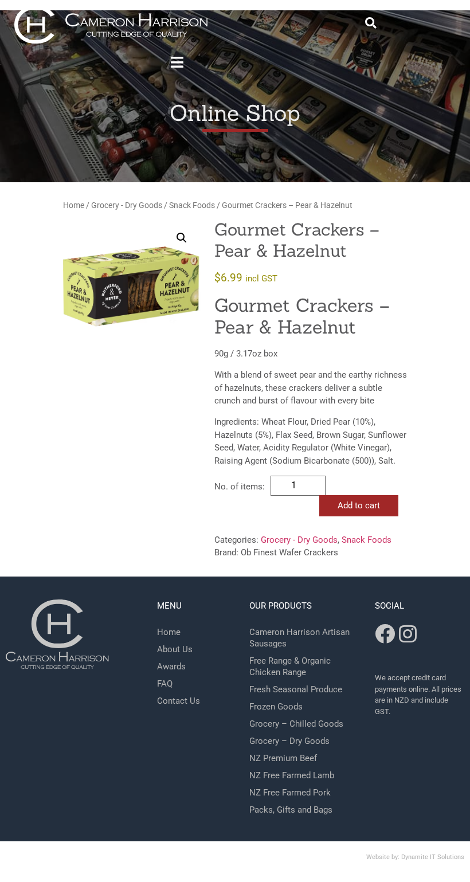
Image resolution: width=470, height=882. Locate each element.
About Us (175, 649)
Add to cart (359, 505)
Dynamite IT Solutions (432, 857)
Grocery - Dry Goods (126, 205)
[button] (371, 23)
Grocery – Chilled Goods (296, 724)
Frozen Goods (276, 706)
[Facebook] (385, 634)
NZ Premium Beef (283, 758)
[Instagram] (408, 634)
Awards (171, 666)
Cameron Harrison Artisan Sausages (299, 638)
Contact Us (178, 701)
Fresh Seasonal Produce (295, 689)
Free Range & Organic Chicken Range (290, 666)
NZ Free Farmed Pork (290, 792)
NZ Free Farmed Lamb (291, 775)
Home (73, 205)
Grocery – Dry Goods (289, 741)
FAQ (165, 684)
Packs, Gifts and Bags (290, 810)
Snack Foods (192, 205)
